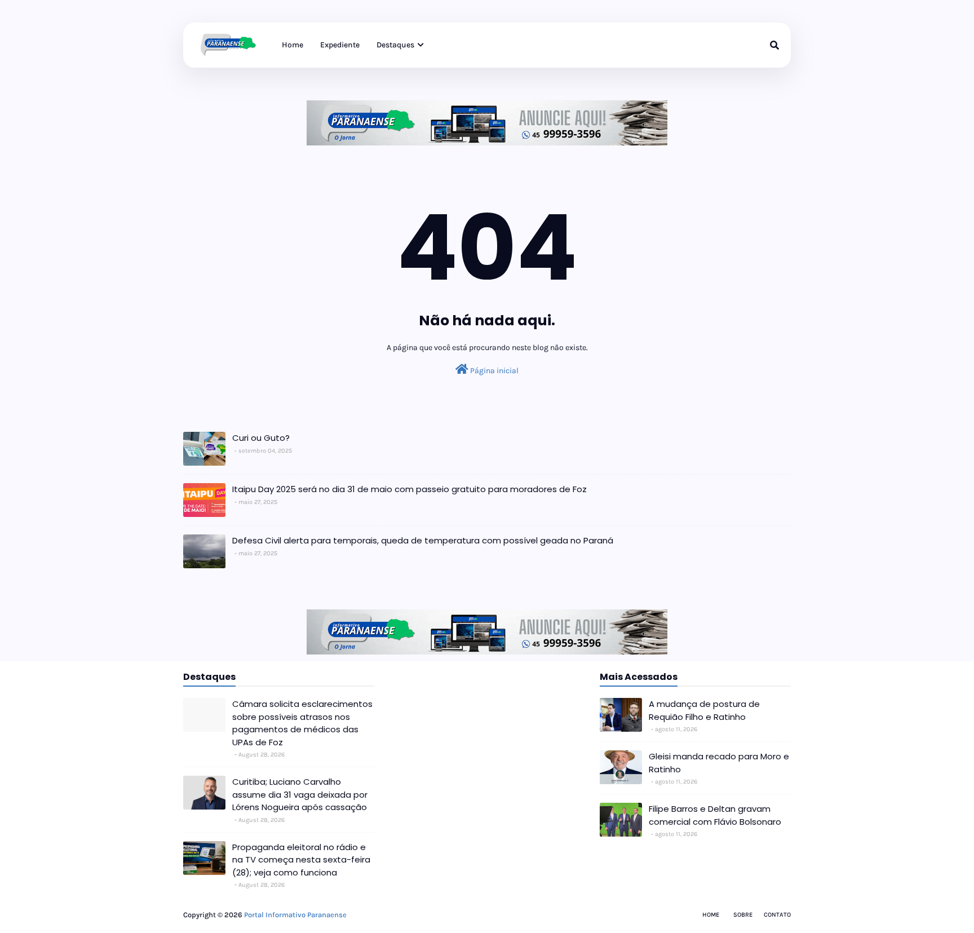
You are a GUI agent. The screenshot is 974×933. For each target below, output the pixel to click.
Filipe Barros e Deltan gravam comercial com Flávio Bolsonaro (715, 815)
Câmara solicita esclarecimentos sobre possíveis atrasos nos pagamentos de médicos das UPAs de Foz (302, 723)
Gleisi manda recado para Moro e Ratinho (719, 762)
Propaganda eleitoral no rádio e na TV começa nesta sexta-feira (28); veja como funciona (301, 859)
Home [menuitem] (292, 45)
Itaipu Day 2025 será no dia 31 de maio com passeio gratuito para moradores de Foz (409, 489)
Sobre (742, 914)
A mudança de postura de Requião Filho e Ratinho (704, 710)
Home (710, 914)
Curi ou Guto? (261, 438)
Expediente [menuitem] (340, 45)
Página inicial (493, 370)
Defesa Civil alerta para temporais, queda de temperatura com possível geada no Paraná (422, 540)
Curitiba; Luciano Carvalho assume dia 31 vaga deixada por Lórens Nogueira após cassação (300, 794)
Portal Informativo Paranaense (295, 914)
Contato (777, 914)
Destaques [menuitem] (395, 45)
